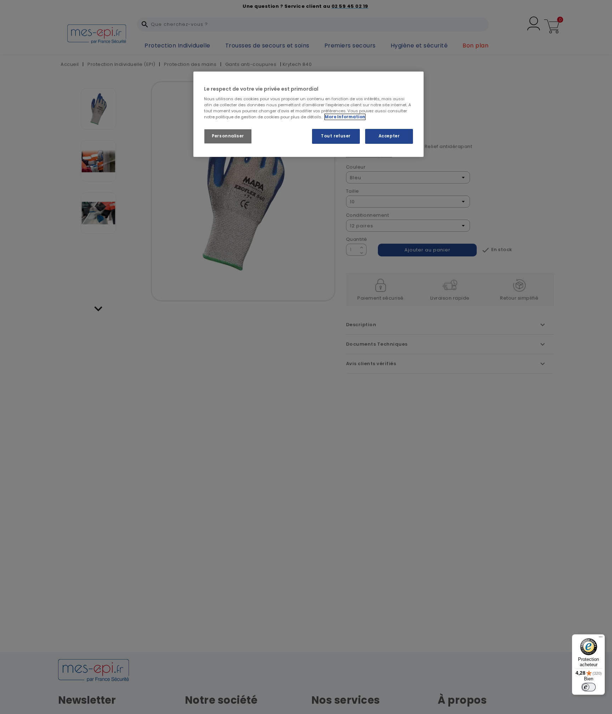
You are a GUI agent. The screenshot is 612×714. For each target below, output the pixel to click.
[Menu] (600, 638)
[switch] (589, 687)
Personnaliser (228, 136)
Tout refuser (336, 136)
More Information (345, 117)
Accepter (389, 136)
